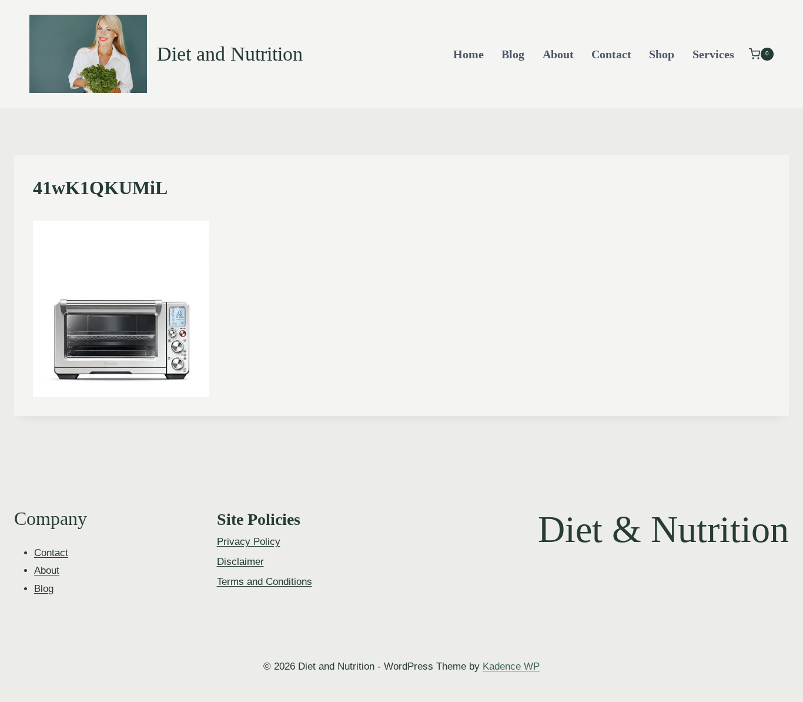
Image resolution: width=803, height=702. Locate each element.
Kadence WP (511, 666)
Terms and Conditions (264, 581)
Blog (512, 54)
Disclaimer (240, 561)
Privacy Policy (248, 541)
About (558, 54)
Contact (611, 54)
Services (713, 54)
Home (468, 54)
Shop (661, 54)
